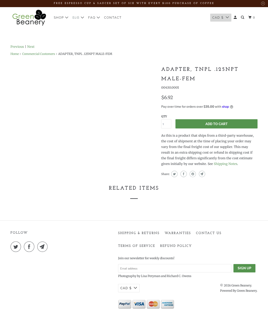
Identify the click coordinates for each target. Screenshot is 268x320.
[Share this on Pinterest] (192, 174)
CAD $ (218, 17)
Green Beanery (241, 285)
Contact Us (209, 233)
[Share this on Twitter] (174, 174)
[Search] (243, 17)
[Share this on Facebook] (183, 174)
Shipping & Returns (139, 233)
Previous (17, 47)
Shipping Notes (225, 164)
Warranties (178, 233)
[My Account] (236, 17)
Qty (164, 116)
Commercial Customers (38, 54)
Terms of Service (136, 246)
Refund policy (176, 246)
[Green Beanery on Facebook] (30, 246)
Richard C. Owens (179, 276)
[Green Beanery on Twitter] (16, 246)
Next (31, 47)
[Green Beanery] (29, 17)
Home (14, 54)
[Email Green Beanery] (43, 246)
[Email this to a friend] (201, 174)
